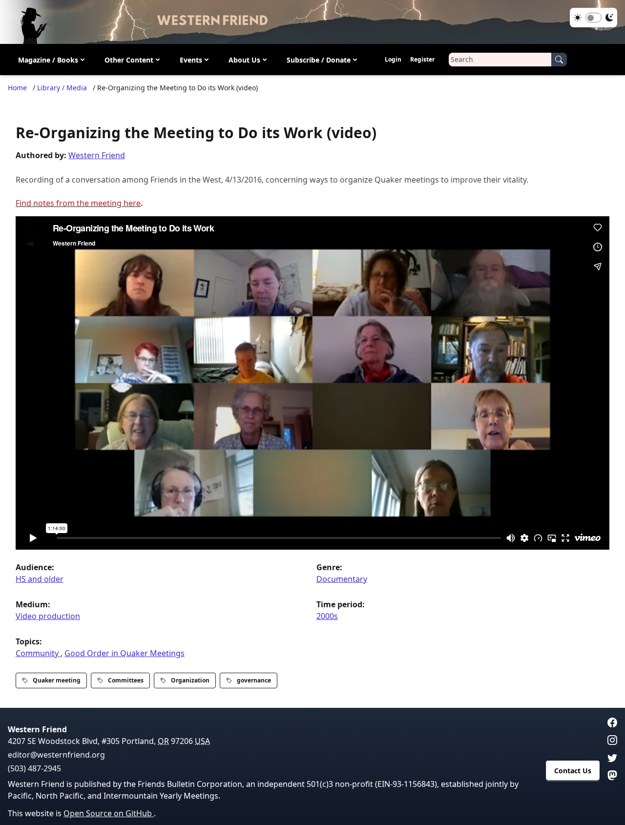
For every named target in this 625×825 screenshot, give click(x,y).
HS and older (39, 579)
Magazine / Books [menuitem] (48, 59)
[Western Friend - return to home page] (312, 22)
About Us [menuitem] (244, 59)
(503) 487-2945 (34, 768)
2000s (327, 616)
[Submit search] (559, 59)
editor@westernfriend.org (56, 754)
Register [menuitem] (422, 59)
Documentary (341, 579)
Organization (190, 680)
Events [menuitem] (191, 59)
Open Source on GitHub (108, 813)
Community (38, 653)
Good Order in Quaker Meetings (124, 653)
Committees (126, 680)
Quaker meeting (57, 680)
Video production (48, 616)
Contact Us (572, 770)
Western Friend (96, 155)
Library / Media (62, 87)
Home (17, 87)
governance (254, 680)
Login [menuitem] (393, 59)
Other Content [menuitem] (128, 59)
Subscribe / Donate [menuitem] (319, 59)
